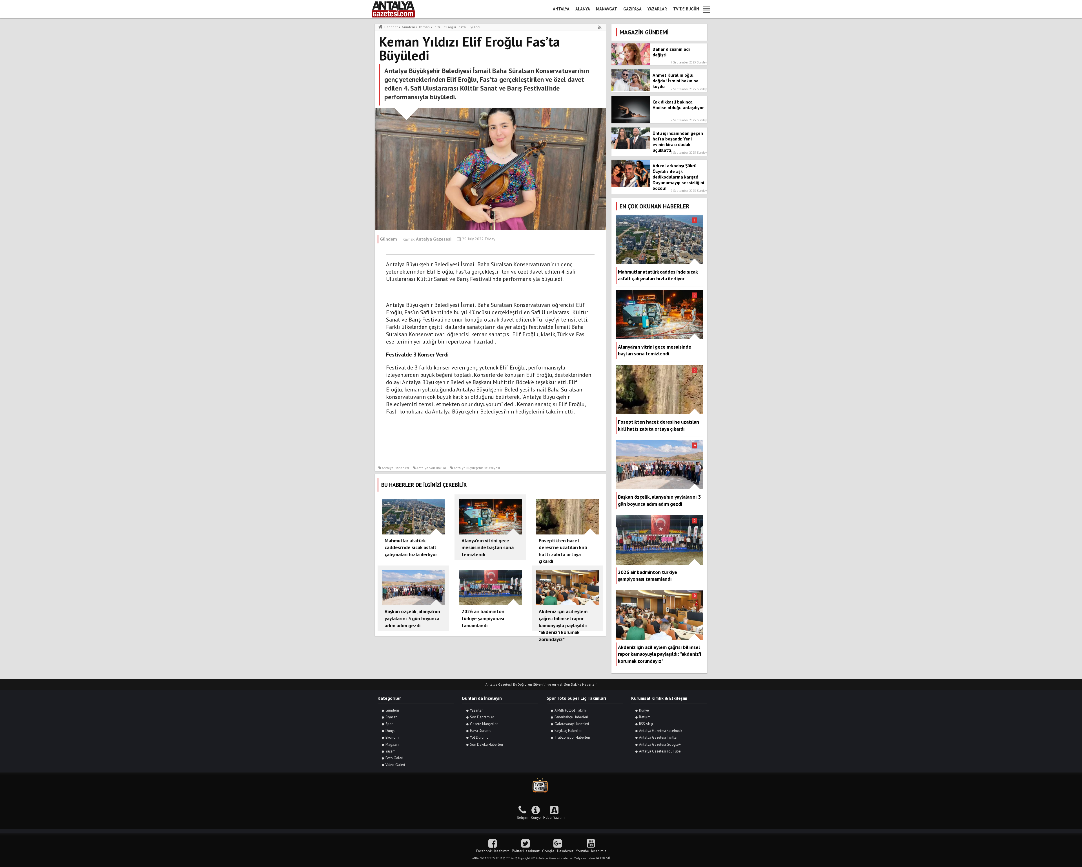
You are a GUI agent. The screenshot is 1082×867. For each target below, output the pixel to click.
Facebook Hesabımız (492, 851)
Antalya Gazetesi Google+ (660, 744)
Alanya (582, 9)
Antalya (561, 9)
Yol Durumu (479, 737)
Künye (644, 710)
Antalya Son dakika (431, 468)
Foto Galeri (394, 758)
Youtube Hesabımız (591, 851)
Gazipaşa (632, 9)
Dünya (390, 730)
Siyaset (391, 717)
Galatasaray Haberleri (572, 723)
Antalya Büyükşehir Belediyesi (477, 468)
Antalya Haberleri (395, 468)
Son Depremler (482, 717)
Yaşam (390, 751)
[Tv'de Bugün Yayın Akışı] (541, 785)
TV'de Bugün (686, 9)
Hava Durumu (480, 730)
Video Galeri (395, 764)
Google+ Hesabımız (557, 851)
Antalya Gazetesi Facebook (660, 730)
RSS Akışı (646, 723)
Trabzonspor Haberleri (572, 737)
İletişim (645, 717)
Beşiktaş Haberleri (568, 730)
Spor (389, 723)
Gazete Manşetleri (484, 723)
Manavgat (606, 9)
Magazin (392, 744)
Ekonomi (392, 737)
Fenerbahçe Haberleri (571, 717)
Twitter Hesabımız (525, 851)
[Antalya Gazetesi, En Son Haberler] (397, 9)
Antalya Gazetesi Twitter (658, 737)
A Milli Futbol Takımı (571, 710)
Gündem (392, 710)
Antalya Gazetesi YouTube (660, 751)
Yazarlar (657, 9)
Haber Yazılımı (554, 817)
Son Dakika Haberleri (486, 744)
